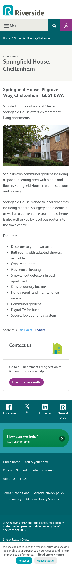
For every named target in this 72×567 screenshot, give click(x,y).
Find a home (11, 462)
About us (9, 478)
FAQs (23, 478)
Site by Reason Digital (16, 539)
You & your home (37, 462)
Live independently (26, 382)
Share (40, 329)
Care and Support (15, 470)
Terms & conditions (16, 493)
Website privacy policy (49, 493)
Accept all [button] (24, 560)
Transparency (12, 499)
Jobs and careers (43, 470)
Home (6, 38)
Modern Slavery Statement (44, 499)
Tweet (27, 329)
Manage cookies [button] (45, 560)
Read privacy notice (51, 554)
